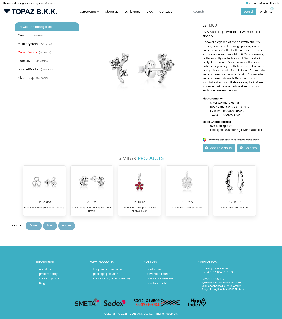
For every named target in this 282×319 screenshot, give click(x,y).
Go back (251, 148)
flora (50, 225)
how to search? (157, 283)
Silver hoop (33, 77)
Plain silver (33, 60)
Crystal (30, 35)
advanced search (158, 274)
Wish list (266, 10)
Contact (165, 11)
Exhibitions (132, 11)
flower (34, 225)
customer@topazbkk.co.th (264, 3)
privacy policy (48, 274)
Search (248, 11)
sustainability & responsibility (112, 278)
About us (111, 11)
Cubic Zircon (34, 52)
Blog (150, 11)
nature (66, 225)
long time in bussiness (107, 269)
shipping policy (49, 278)
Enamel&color (35, 69)
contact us (154, 269)
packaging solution (105, 274)
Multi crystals (35, 44)
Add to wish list (221, 148)
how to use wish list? (160, 278)
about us (45, 269)
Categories (88, 11)
